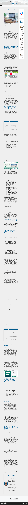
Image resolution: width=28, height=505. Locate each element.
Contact (2, 502)
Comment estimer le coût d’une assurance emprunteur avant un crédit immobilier (22, 33)
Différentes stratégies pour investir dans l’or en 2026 (22, 44)
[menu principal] (1, 5)
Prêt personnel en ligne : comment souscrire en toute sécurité (22, 39)
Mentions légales (6, 502)
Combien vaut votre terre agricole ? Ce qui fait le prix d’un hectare (22, 27)
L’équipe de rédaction (4, 503)
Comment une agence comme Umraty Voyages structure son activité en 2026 (22, 55)
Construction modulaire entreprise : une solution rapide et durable (22, 49)
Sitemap (11, 502)
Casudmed (11, 51)
